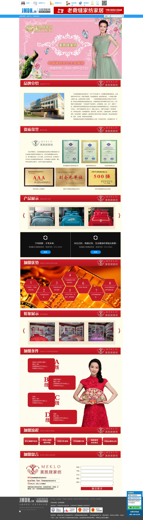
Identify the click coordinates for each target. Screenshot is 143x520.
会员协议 (92, 499)
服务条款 (70, 499)
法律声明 (75, 499)
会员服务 (58, 499)
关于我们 (53, 499)
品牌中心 (42, 3)
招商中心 (58, 3)
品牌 (106, 16)
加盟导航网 (22, 16)
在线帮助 (98, 499)
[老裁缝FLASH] (89, 13)
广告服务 (64, 499)
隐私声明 (81, 499)
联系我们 (87, 499)
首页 (28, 3)
